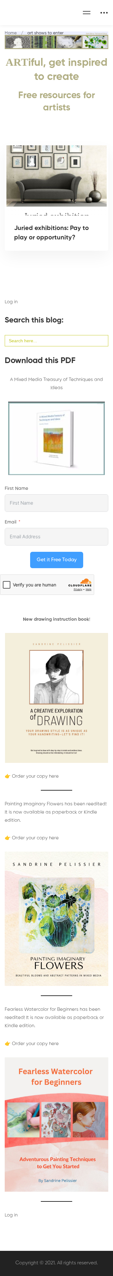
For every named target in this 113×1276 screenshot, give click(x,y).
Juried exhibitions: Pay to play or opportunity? (51, 233)
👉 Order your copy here (32, 776)
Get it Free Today (57, 559)
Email (10, 522)
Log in (11, 301)
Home (11, 33)
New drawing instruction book (56, 619)
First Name (16, 488)
